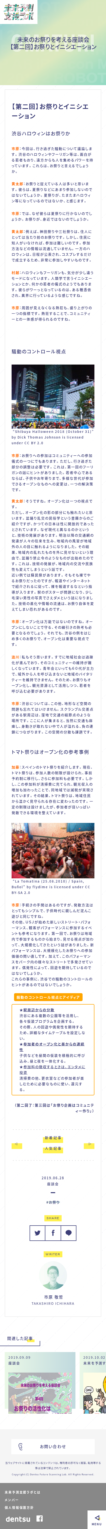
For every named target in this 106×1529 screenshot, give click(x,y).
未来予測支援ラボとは (22, 1492)
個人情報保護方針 (19, 1507)
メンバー (12, 1499)
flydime (40, 887)
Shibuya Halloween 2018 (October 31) (53, 431)
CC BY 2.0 (34, 443)
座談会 (53, 1183)
